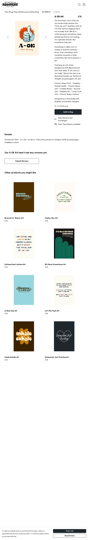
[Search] (79, 4)
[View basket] (84, 4)
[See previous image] (8, 37)
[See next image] (45, 37)
